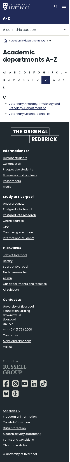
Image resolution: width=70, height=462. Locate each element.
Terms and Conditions (18, 440)
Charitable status (15, 445)
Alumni (7, 278)
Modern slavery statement (22, 434)
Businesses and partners (20, 175)
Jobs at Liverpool (15, 255)
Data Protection (14, 428)
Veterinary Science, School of (29, 114)
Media (7, 187)
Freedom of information (20, 417)
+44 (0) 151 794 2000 (17, 329)
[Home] (27, 6)
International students (18, 238)
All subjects (11, 290)
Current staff (12, 164)
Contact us (10, 335)
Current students (15, 158)
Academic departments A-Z (28, 40)
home (5, 41)
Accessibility (11, 411)
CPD (6, 227)
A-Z (6, 18)
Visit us (7, 347)
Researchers (12, 181)
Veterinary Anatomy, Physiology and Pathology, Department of (34, 106)
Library (8, 261)
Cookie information (16, 422)
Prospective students (18, 169)
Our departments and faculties (25, 284)
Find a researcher (15, 272)
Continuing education (18, 232)
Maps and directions (17, 341)
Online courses (13, 221)
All (4, 72)
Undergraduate (14, 204)
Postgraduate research (19, 215)
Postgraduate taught (17, 209)
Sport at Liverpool (15, 267)
